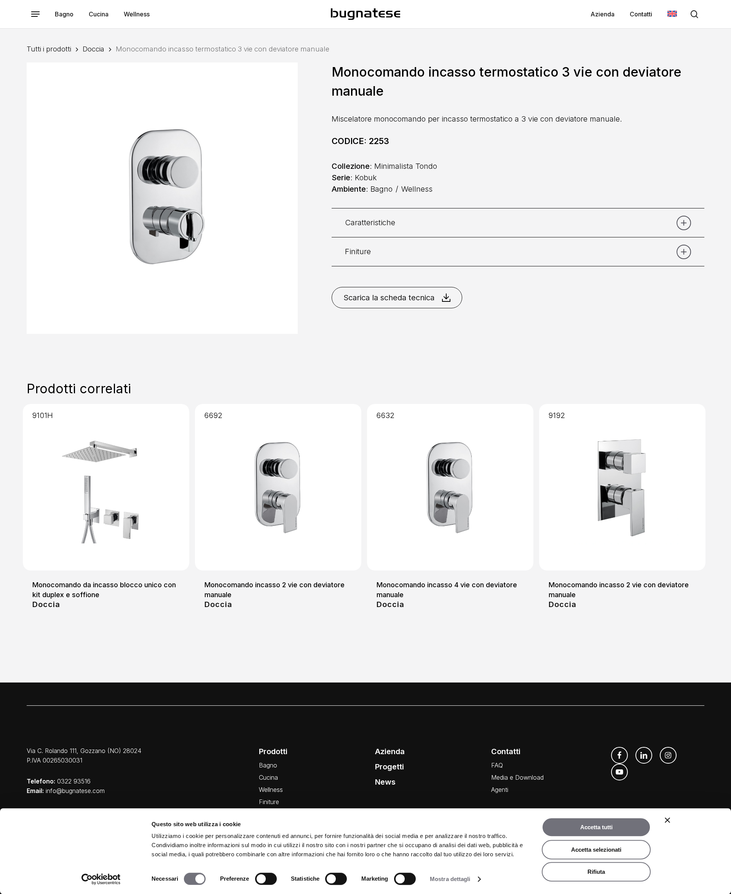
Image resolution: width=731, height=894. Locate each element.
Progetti (389, 766)
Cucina (268, 777)
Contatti (505, 751)
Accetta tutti (596, 827)
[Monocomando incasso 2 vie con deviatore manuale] (278, 487)
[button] (35, 14)
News (385, 782)
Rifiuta (596, 871)
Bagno (268, 765)
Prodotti (273, 751)
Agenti (499, 789)
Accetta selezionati (596, 849)
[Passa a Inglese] (672, 14)
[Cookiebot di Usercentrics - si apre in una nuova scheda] (101, 879)
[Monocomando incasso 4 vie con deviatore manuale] (450, 487)
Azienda (390, 751)
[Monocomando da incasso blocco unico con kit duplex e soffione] (106, 487)
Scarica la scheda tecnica (388, 297)
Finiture (269, 802)
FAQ (497, 765)
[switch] (266, 879)
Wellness (271, 789)
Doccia (93, 49)
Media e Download (517, 777)
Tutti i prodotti (49, 49)
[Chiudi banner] (667, 820)
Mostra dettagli (450, 879)
